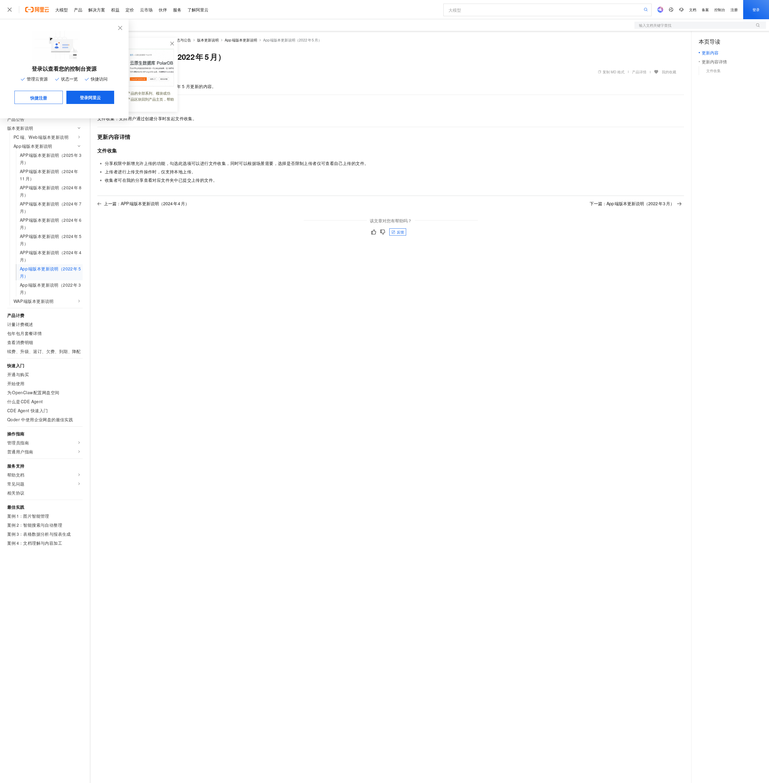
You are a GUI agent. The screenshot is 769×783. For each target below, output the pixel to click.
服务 (177, 10)
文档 (692, 9)
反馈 (400, 231)
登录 (756, 9)
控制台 (719, 9)
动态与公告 (182, 39)
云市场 (146, 10)
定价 (130, 10)
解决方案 (96, 10)
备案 (705, 9)
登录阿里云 (90, 97)
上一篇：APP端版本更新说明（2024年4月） (146, 203)
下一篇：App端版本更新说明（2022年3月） (632, 203)
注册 (734, 9)
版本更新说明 (208, 39)
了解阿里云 (197, 10)
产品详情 (639, 71)
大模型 (61, 10)
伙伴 (163, 10)
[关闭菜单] (9, 9)
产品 (78, 10)
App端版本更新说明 (241, 39)
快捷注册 (38, 98)
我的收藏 (669, 71)
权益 (115, 10)
